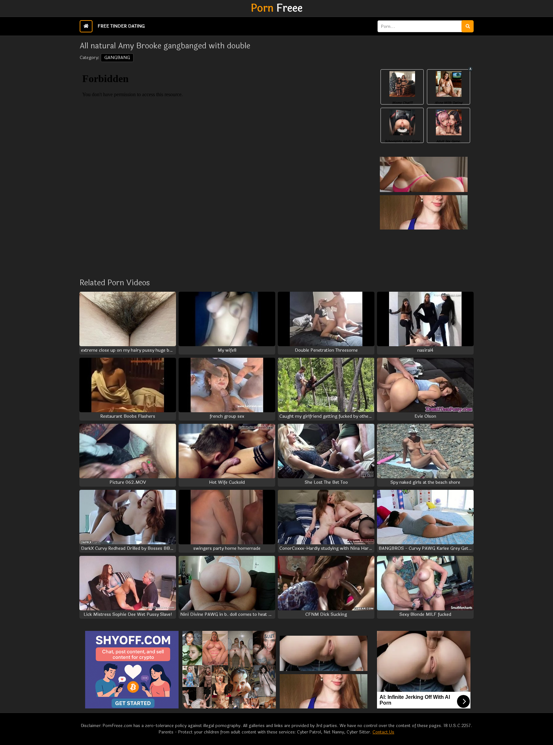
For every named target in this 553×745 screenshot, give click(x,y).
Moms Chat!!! (402, 103)
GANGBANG (117, 57)
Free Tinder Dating (121, 26)
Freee (276, 8)
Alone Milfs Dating (448, 103)
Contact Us (383, 732)
